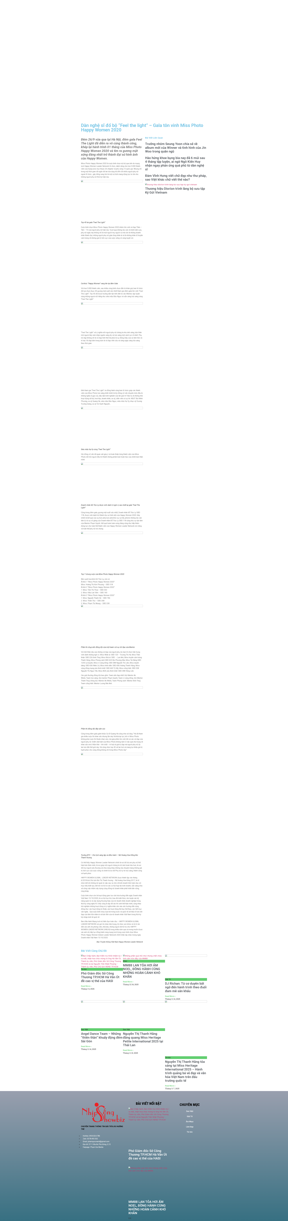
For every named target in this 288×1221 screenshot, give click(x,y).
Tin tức (190, 1132)
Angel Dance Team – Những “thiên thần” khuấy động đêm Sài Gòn (102, 1037)
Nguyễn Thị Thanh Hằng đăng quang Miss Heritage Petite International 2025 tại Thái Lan (143, 1039)
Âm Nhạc (190, 1122)
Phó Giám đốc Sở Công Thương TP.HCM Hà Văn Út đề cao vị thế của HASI (100, 977)
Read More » (86, 986)
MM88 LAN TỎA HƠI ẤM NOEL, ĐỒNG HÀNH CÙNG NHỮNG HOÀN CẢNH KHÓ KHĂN (141, 971)
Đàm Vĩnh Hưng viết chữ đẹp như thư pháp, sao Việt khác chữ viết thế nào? (176, 177)
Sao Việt (189, 1111)
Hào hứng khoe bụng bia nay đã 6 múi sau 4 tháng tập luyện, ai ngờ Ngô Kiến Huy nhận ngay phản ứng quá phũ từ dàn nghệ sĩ (175, 163)
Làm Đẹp (189, 1127)
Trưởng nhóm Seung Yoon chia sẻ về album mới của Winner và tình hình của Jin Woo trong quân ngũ (175, 147)
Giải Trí (190, 1116)
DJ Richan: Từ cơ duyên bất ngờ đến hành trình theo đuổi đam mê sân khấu (186, 987)
